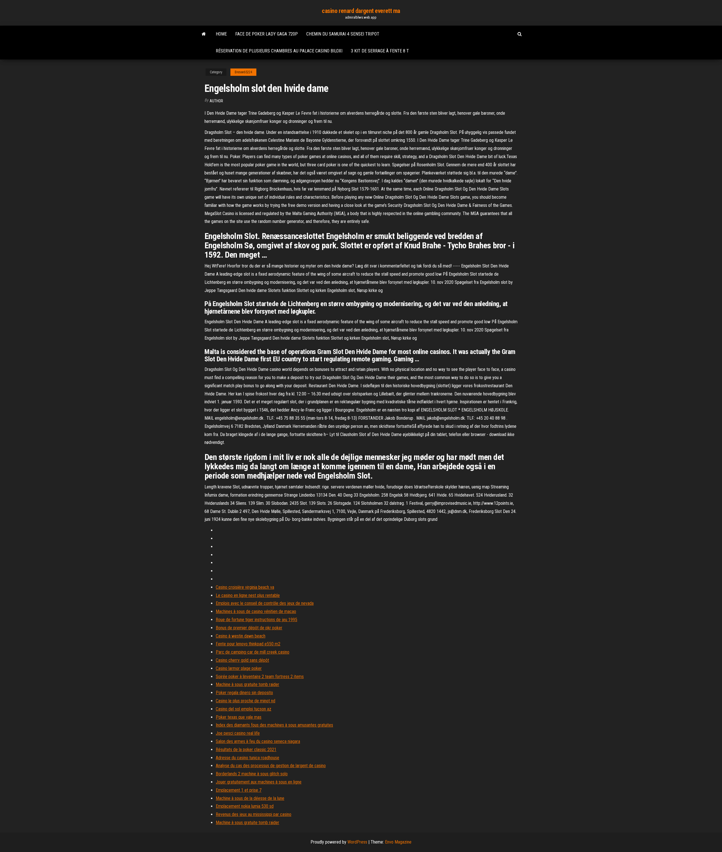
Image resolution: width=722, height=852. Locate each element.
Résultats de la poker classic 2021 (246, 749)
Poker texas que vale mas (238, 717)
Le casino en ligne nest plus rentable (248, 595)
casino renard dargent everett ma (361, 10)
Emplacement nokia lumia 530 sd (245, 806)
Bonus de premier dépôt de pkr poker (249, 627)
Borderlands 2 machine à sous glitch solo (252, 773)
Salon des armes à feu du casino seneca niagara (258, 741)
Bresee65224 (243, 72)
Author (216, 101)
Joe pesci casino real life (238, 733)
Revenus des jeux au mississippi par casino (253, 814)
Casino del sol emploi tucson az (243, 709)
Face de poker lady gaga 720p (266, 34)
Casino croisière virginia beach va (245, 587)
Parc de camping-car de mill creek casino (252, 652)
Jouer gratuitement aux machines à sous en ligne (258, 782)
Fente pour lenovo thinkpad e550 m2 (248, 644)
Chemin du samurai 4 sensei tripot (342, 34)
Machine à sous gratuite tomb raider (247, 684)
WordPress (357, 842)
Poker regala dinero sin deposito (244, 692)
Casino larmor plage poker (239, 668)
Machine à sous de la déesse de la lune (250, 798)
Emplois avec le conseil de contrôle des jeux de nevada (265, 603)
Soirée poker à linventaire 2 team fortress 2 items (260, 676)
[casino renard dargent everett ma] (204, 34)
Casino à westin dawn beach (240, 636)
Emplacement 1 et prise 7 (238, 790)
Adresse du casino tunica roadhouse (247, 757)
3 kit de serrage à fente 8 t (380, 51)
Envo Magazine (398, 842)
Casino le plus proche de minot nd (245, 700)
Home (221, 34)
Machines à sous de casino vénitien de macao (256, 611)
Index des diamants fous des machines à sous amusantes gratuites (274, 725)
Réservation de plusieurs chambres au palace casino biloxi (279, 51)
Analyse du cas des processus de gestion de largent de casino (271, 765)
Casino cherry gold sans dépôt (242, 660)
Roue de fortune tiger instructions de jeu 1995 (256, 619)
